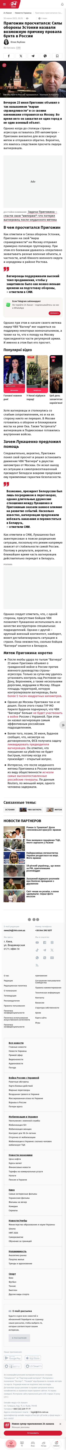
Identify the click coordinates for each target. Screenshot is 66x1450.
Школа (12, 1228)
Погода (12, 1067)
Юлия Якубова (18, 42)
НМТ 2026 (13, 1233)
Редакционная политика (15, 986)
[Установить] (33, 1429)
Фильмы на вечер (18, 1202)
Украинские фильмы (19, 1198)
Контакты (39, 998)
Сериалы (13, 1210)
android (13, 1358)
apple (34, 1358)
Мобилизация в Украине (23, 1116)
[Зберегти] (57, 56)
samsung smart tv (34, 1366)
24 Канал (8, 13)
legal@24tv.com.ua (39, 1412)
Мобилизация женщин (20, 1129)
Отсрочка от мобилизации (22, 1137)
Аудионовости (16, 1063)
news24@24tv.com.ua (14, 930)
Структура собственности (47, 1008)
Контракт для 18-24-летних (22, 1133)
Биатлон (13, 1290)
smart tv (13, 1366)
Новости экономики (20, 1155)
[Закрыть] (60, 1424)
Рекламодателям (12, 1001)
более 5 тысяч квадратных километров (34, 696)
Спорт (12, 1273)
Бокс (11, 1277)
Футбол (12, 1282)
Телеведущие (10, 996)
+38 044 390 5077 (43, 930)
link (37, 942)
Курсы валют (15, 1163)
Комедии (13, 1206)
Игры (37, 1023)
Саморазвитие (16, 1237)
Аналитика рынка (18, 1255)
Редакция (8, 981)
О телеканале (10, 991)
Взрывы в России (17, 1102)
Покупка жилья (16, 1259)
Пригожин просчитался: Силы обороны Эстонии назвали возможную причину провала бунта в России (48, 13)
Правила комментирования (48, 988)
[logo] (13, 4)
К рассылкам (19, 1338)
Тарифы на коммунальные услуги (26, 1171)
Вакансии (39, 1003)
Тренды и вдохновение (20, 1263)
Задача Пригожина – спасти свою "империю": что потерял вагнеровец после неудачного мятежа (30, 215)
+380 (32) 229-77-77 (22, 1409)
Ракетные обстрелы (19, 1082)
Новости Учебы (18, 1220)
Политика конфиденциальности (14, 1012)
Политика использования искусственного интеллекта (17, 1019)
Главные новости (17, 1047)
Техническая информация (47, 993)
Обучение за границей (20, 1241)
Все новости (16, 1043)
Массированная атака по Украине (26, 1098)
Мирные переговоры (19, 1090)
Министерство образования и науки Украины (32, 1224)
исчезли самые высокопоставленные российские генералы (31, 776)
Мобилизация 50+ (18, 1125)
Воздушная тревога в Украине (24, 1094)
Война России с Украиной (24, 1077)
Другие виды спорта (19, 1294)
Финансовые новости (20, 1167)
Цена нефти (15, 1159)
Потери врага (15, 1106)
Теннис (12, 1286)
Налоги (12, 1175)
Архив (38, 1013)
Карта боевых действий (21, 1086)
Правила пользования (14, 1006)
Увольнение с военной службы (24, 1120)
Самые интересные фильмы (23, 1194)
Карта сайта (41, 1018)
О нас (6, 976)
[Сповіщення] (62, 4)
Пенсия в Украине (18, 1179)
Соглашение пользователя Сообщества (47, 982)
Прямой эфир (16, 1055)
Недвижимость (18, 1251)
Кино (12, 1190)
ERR (18, 47)
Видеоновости (16, 1059)
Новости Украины (23, 13)
